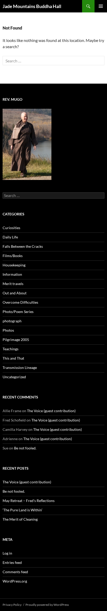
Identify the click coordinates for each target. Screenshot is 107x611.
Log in (7, 553)
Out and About (14, 293)
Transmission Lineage (20, 367)
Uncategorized (14, 377)
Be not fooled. (25, 448)
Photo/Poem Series (18, 311)
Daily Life (10, 237)
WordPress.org (15, 581)
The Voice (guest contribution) (51, 411)
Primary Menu (101, 6)
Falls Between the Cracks (23, 246)
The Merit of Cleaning (20, 519)
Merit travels (13, 283)
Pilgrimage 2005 (16, 339)
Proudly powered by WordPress (47, 605)
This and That (13, 358)
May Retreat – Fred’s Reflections (29, 500)
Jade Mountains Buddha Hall (32, 6)
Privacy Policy (12, 605)
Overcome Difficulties (20, 302)
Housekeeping (14, 265)
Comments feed (15, 572)
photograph (12, 321)
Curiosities (11, 228)
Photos (8, 330)
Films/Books (13, 255)
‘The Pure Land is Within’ (22, 510)
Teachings (10, 349)
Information (12, 274)
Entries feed (12, 562)
